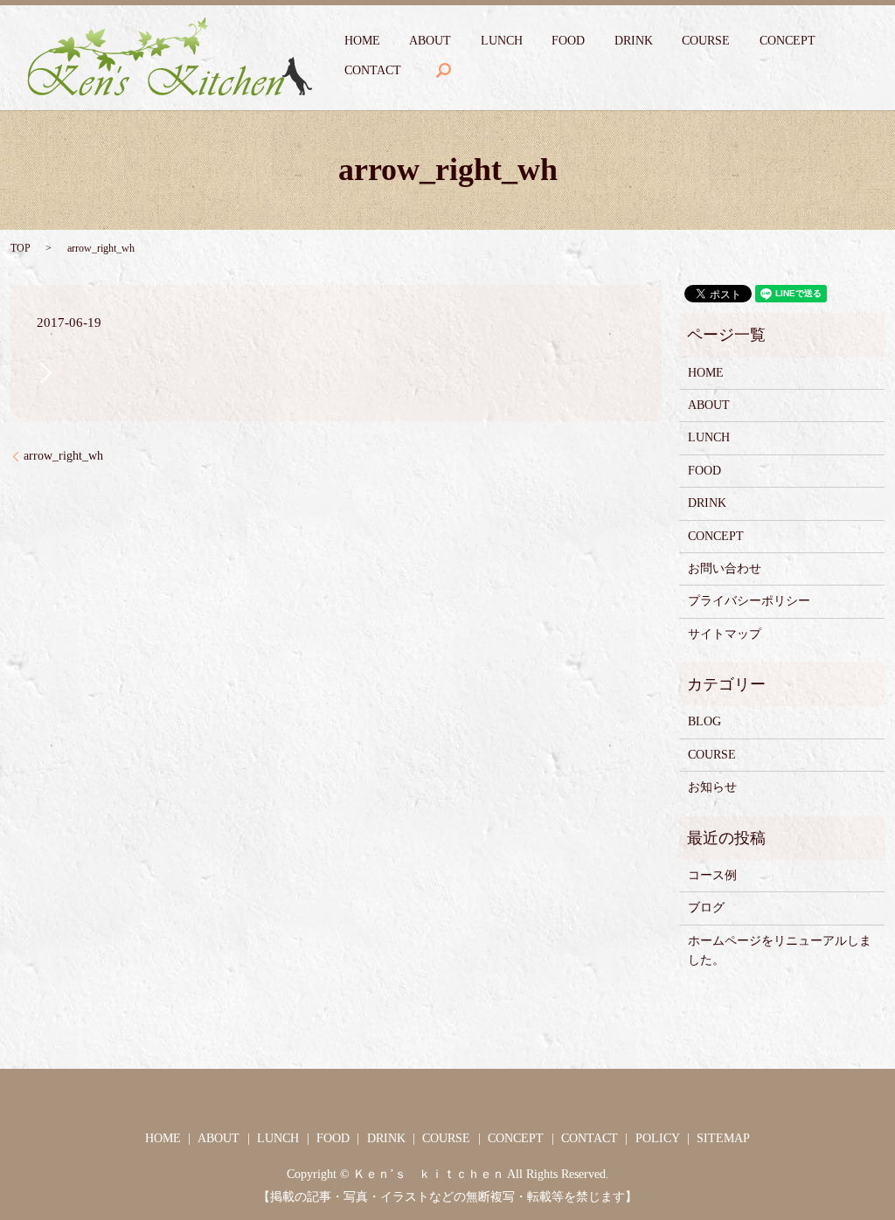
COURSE (706, 40)
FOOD (568, 40)
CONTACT (372, 70)
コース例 (712, 875)
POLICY (657, 1138)
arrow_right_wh (63, 455)
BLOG (704, 721)
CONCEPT (787, 40)
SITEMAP (723, 1138)
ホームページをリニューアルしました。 (779, 950)
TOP (20, 248)
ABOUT (430, 40)
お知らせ (712, 787)
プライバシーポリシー (749, 600)
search (443, 71)
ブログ (706, 907)
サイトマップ (724, 634)
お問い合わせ (724, 568)
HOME (362, 40)
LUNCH (502, 40)
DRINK (633, 40)
